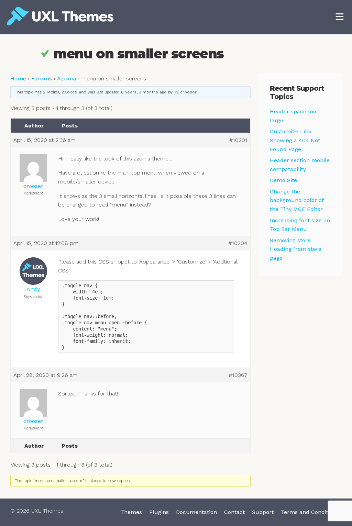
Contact (234, 512)
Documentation (196, 512)
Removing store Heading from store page (295, 249)
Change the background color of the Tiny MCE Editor (296, 200)
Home (18, 78)
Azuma (66, 78)
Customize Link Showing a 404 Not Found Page (295, 140)
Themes (131, 512)
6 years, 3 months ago (144, 92)
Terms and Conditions (310, 512)
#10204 (238, 243)
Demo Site (283, 180)
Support (263, 512)
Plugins (159, 512)
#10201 (238, 140)
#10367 (238, 375)
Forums (41, 78)
